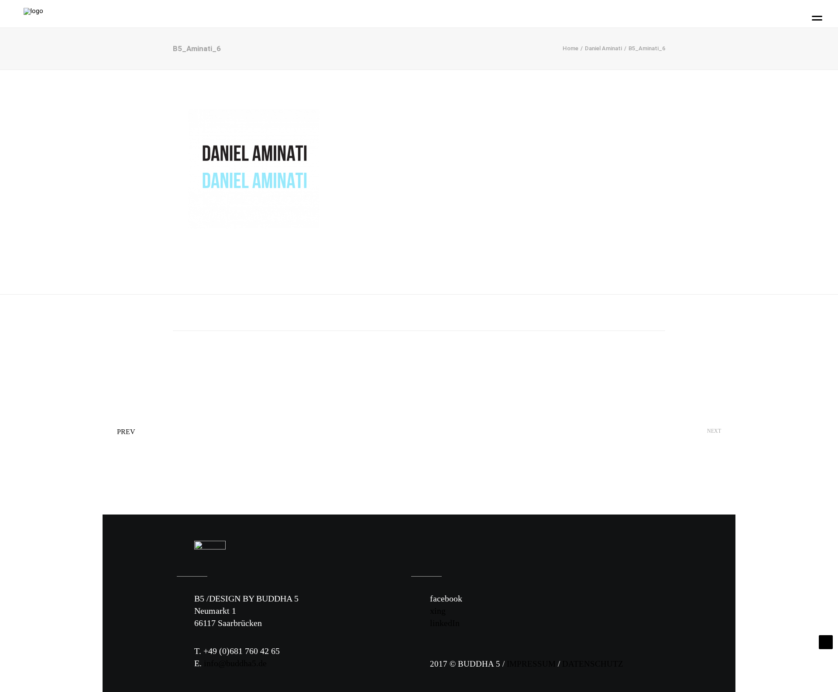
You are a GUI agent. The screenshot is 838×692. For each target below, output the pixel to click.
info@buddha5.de (235, 663)
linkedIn (445, 623)
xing (438, 610)
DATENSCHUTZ (592, 663)
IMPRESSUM (531, 663)
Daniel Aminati (603, 48)
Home (570, 48)
